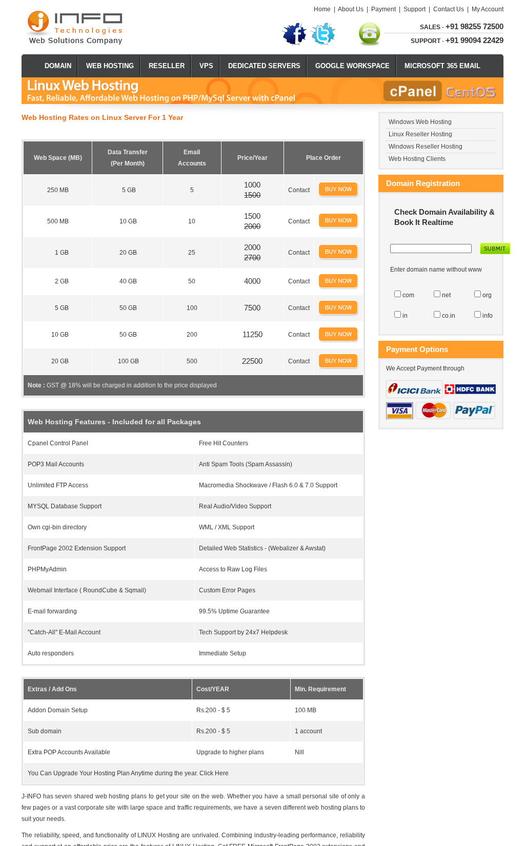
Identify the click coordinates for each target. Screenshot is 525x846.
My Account (487, 9)
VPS (206, 66)
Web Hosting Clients (417, 158)
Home (322, 9)
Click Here (214, 773)
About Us (351, 9)
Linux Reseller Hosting (420, 134)
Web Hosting (110, 66)
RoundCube (100, 590)
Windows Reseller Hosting (425, 146)
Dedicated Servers (264, 66)
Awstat (314, 548)
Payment (383, 9)
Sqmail (134, 590)
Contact (299, 190)
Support (414, 9)
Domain (58, 66)
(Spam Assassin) (269, 464)
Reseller (167, 66)
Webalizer (284, 548)
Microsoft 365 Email (442, 66)
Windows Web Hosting (420, 122)
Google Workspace (352, 66)
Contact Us (448, 9)
